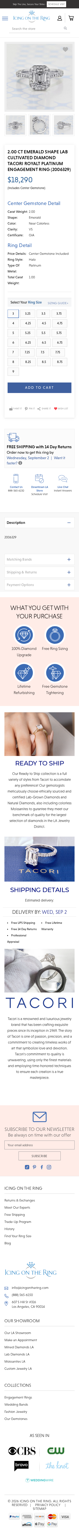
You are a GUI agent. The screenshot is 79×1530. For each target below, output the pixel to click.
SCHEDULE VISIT (56, 4)
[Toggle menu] (5, 18)
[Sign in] (59, 17)
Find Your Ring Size (17, 1236)
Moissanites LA (14, 1361)
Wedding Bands (16, 1404)
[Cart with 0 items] (70, 17)
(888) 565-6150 (22, 1295)
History (9, 1229)
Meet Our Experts (17, 1207)
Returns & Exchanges (19, 1200)
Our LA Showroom (17, 1333)
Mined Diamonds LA (19, 1347)
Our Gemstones (15, 1419)
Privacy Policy (47, 1505)
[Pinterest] (34, 1167)
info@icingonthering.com (30, 1287)
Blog (7, 1243)
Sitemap (39, 1508)
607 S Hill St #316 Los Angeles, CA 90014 (28, 1304)
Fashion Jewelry (15, 1411)
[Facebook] (42, 1167)
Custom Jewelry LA (18, 1368)
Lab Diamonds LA (16, 1354)
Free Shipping (14, 1214)
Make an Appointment (20, 1340)
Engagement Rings (18, 1397)
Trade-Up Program (17, 1222)
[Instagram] (49, 1167)
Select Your (26, 302)
